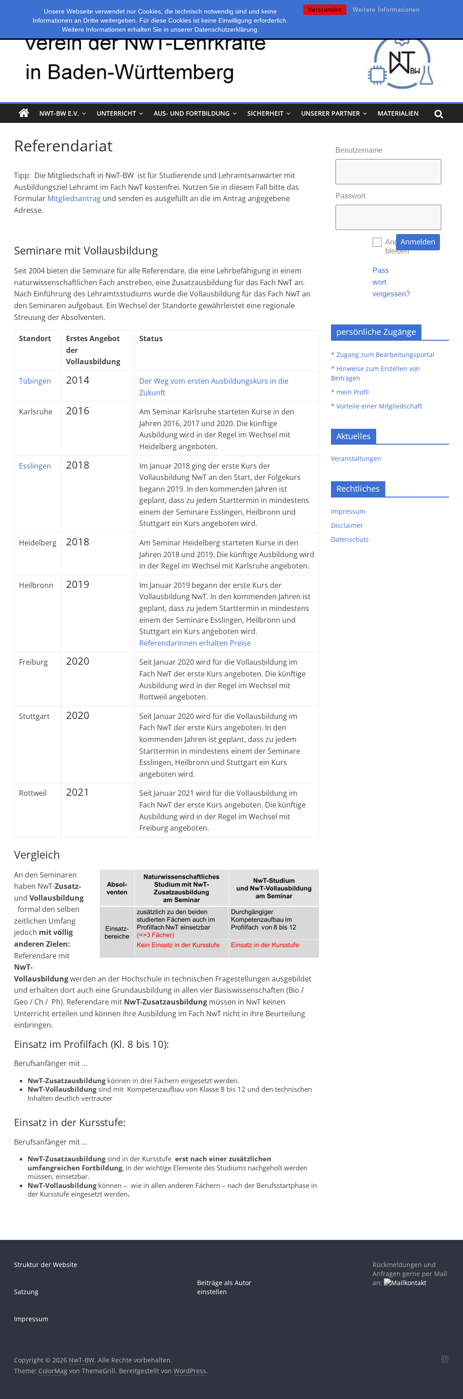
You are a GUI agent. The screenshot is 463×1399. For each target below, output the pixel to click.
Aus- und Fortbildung (192, 113)
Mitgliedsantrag (74, 198)
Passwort (350, 196)
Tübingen (35, 381)
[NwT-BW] (24, 113)
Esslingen (35, 466)
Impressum (348, 511)
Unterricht (116, 113)
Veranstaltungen (356, 458)
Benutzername (359, 150)
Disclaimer (347, 525)
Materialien (398, 113)
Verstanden (325, 9)
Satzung (26, 1291)
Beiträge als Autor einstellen (224, 1287)
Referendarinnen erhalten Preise (195, 643)
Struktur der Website (45, 1264)
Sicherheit (265, 113)
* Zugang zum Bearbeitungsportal (383, 354)
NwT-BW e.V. (59, 113)
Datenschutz (350, 539)
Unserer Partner (330, 113)
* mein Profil (350, 392)
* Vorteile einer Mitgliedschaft (376, 406)
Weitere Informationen (386, 9)
